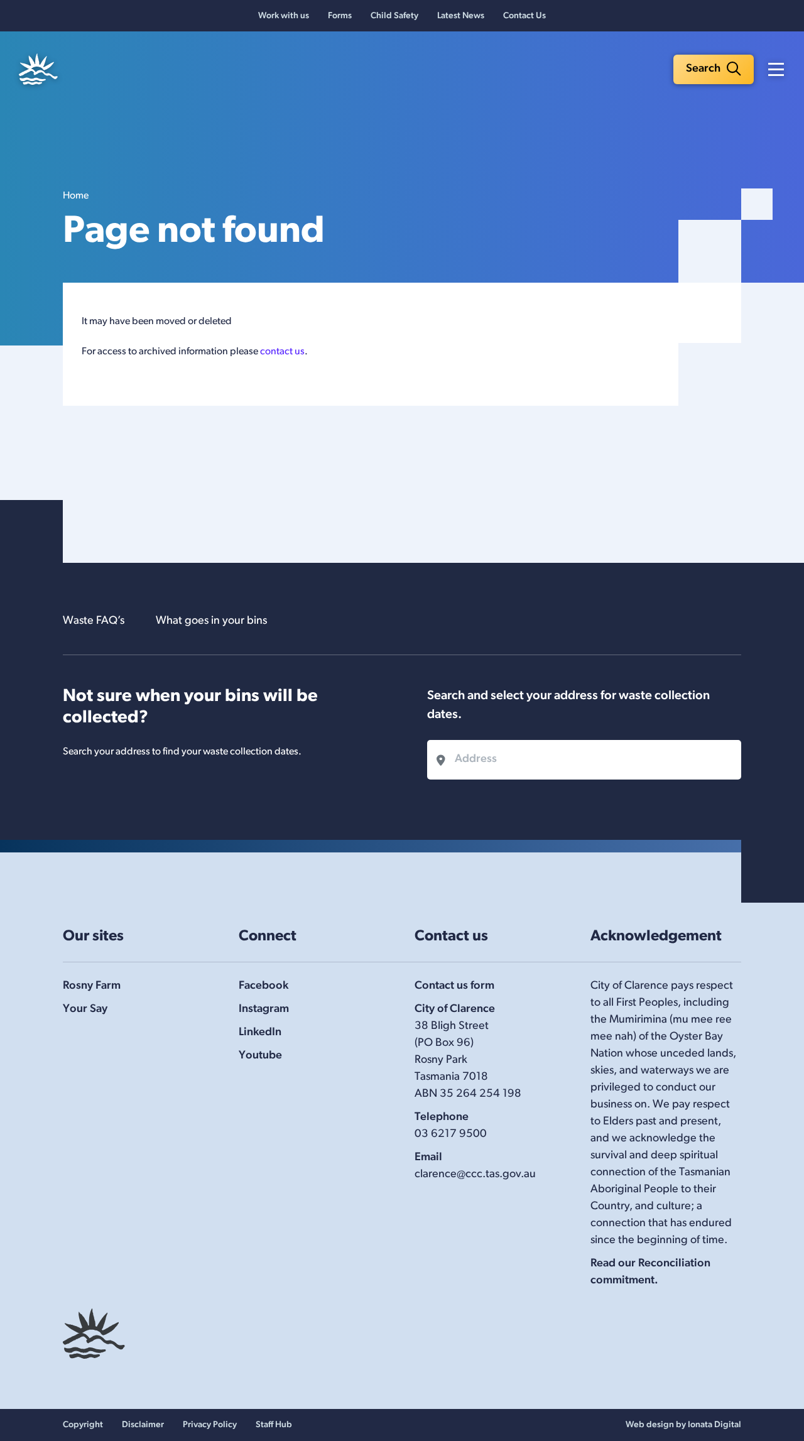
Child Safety (394, 16)
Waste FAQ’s (93, 621)
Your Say (85, 1009)
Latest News (460, 16)
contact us (282, 352)
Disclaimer (143, 1425)
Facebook (263, 986)
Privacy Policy (210, 1425)
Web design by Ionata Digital (683, 1425)
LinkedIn (260, 1032)
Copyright (83, 1425)
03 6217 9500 (451, 1134)
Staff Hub (274, 1425)
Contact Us (524, 16)
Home (76, 196)
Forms (340, 16)
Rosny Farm (92, 986)
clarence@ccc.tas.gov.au (475, 1174)
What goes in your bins (211, 621)
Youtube (260, 1056)
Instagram (264, 1009)
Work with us (283, 16)
